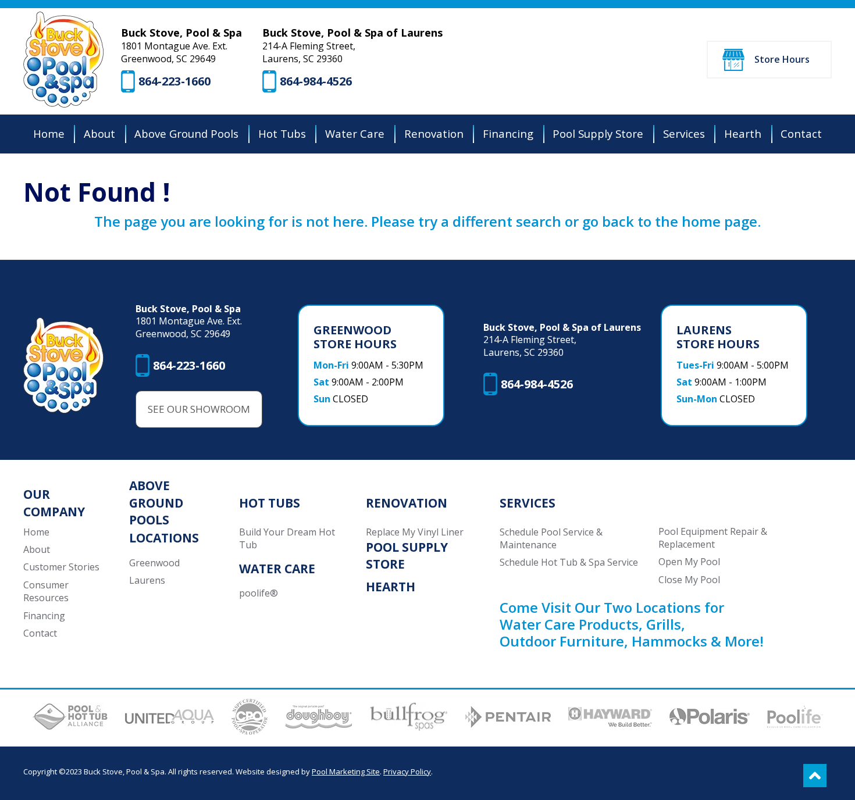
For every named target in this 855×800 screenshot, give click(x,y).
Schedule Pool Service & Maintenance (551, 538)
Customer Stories (61, 566)
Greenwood (154, 562)
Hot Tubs (269, 503)
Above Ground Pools (156, 502)
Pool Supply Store (407, 555)
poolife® (258, 593)
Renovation (406, 503)
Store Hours (782, 59)
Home (36, 532)
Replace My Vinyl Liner (415, 532)
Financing (44, 615)
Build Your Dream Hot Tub (287, 538)
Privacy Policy (407, 771)
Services (527, 503)
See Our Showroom (199, 409)
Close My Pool (689, 579)
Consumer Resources (46, 591)
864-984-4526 (316, 81)
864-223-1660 (174, 81)
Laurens (147, 580)
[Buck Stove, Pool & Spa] (63, 60)
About (36, 549)
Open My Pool (689, 561)
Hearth (390, 586)
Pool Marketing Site (346, 771)
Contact (40, 633)
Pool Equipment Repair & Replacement (712, 538)
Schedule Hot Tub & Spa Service (569, 562)
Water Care (277, 568)
